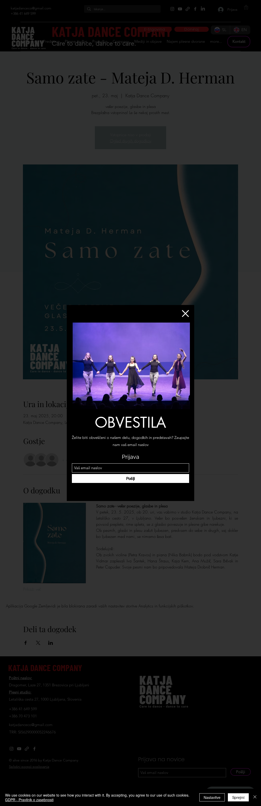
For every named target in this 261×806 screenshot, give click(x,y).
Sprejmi (238, 797)
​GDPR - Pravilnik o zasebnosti (29, 799)
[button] (185, 313)
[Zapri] (255, 797)
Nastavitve (212, 797)
